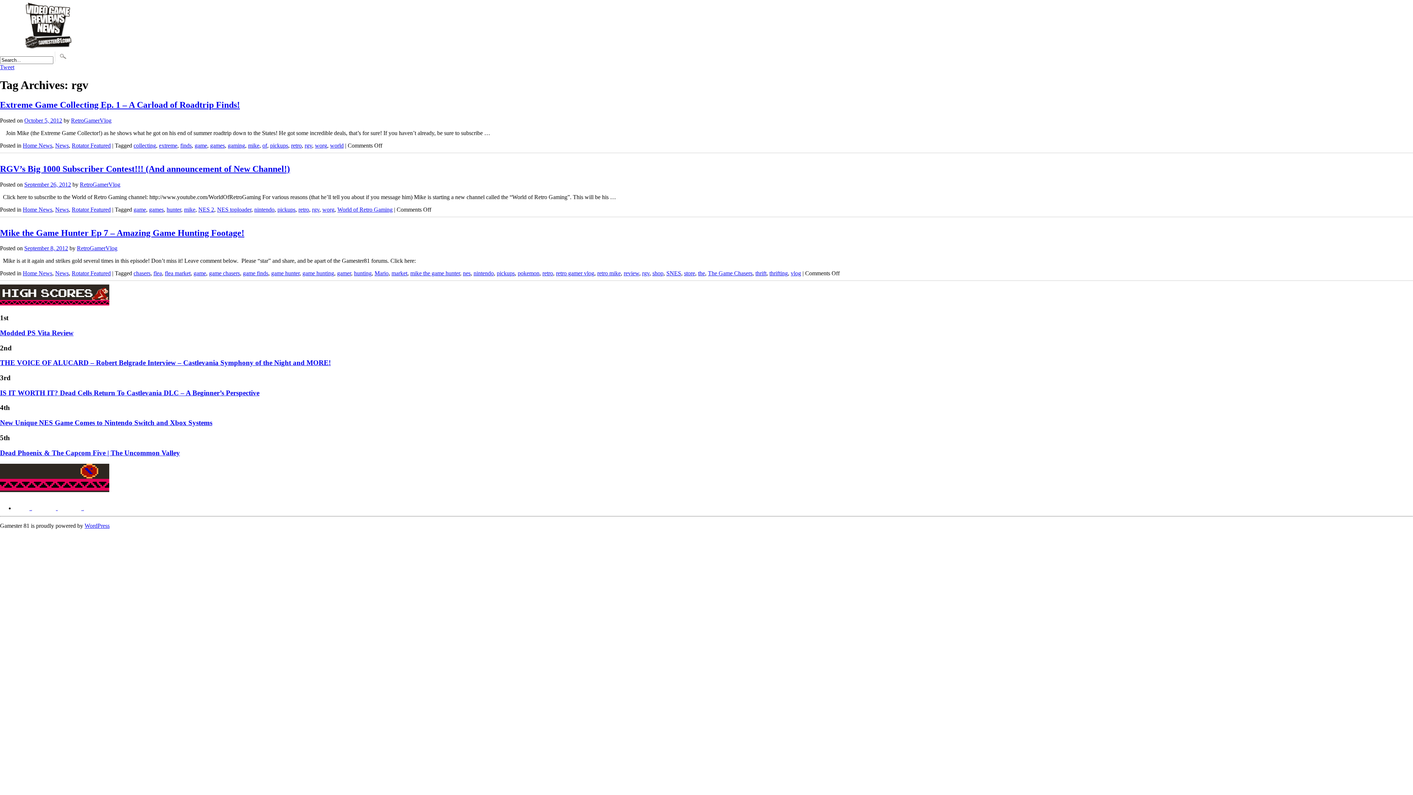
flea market (178, 273)
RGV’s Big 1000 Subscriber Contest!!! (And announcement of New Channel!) (145, 169)
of (264, 145)
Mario (382, 273)
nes (467, 273)
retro (296, 145)
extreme (168, 145)
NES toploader (234, 209)
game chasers (224, 273)
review (631, 273)
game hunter (285, 273)
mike (253, 145)
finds (186, 145)
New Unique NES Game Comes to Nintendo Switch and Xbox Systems (106, 423)
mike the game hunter (435, 273)
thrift (760, 273)
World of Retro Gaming (365, 209)
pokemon (528, 273)
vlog (796, 273)
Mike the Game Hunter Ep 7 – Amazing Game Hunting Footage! (122, 233)
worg (321, 145)
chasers (142, 273)
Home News (37, 145)
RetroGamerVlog (91, 120)
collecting (145, 145)
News (62, 145)
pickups (279, 145)
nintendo (264, 209)
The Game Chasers (730, 273)
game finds (255, 273)
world (337, 145)
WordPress (97, 526)
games (217, 145)
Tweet (7, 67)
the (701, 273)
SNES (673, 273)
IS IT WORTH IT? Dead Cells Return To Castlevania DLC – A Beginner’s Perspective (129, 393)
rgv (308, 145)
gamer (344, 273)
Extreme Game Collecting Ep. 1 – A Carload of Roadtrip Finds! (120, 105)
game (201, 145)
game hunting (318, 273)
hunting (363, 273)
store (689, 273)
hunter (174, 209)
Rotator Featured (91, 145)
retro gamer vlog (575, 273)
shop (657, 273)
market (399, 273)
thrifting (778, 273)
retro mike (609, 273)
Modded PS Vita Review (37, 333)
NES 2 (206, 209)
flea (157, 273)
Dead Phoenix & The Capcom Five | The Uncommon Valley (90, 453)
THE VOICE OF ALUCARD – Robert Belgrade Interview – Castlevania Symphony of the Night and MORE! (165, 363)
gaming (236, 145)
